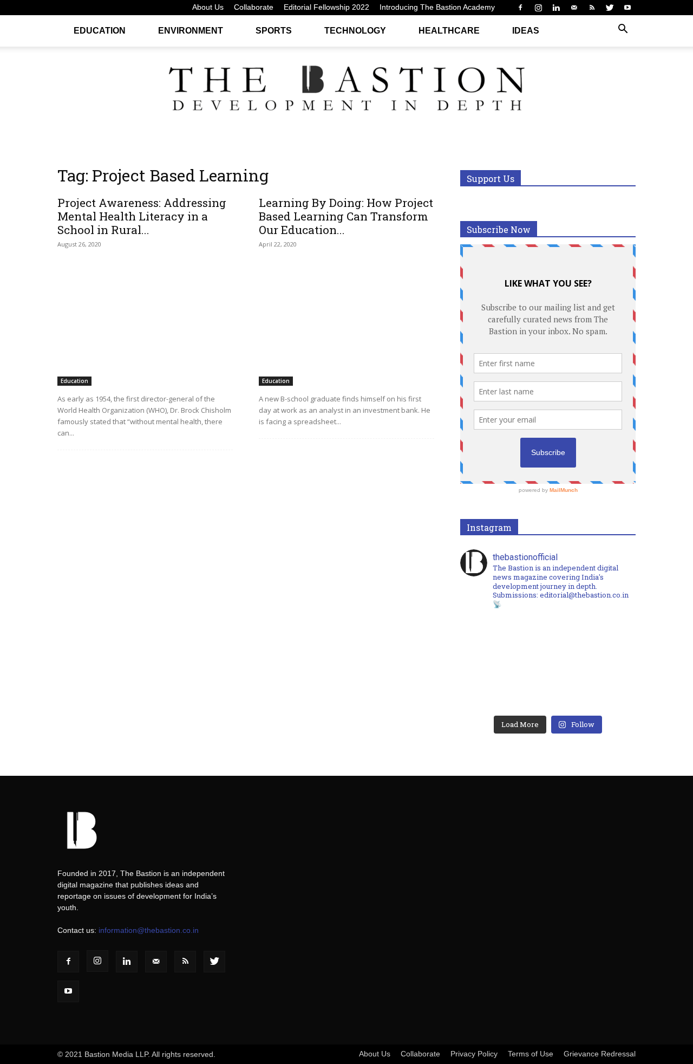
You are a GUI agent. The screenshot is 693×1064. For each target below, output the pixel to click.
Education (100, 30)
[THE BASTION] (346, 91)
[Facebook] (520, 7)
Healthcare (449, 30)
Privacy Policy (474, 1053)
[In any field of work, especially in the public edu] (592, 639)
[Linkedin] (556, 7)
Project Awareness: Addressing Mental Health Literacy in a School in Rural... (141, 216)
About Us (208, 7)
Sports (274, 30)
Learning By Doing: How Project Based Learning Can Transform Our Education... (346, 216)
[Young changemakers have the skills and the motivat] (504, 688)
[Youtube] (627, 7)
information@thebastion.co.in (149, 930)
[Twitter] (610, 7)
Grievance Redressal (600, 1053)
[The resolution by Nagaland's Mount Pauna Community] (504, 639)
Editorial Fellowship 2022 (326, 7)
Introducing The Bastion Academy (437, 7)
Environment (190, 30)
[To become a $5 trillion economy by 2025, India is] (592, 688)
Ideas (525, 30)
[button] (623, 30)
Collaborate (253, 7)
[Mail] (574, 7)
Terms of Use (530, 1053)
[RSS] (592, 7)
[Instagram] (538, 7)
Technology (355, 30)
